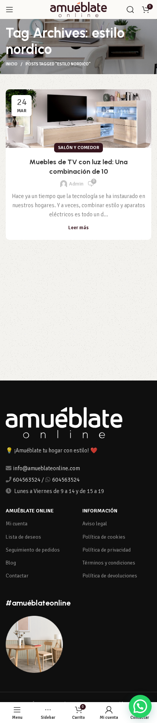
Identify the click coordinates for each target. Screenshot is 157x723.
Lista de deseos (23, 537)
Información (99, 510)
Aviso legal (94, 523)
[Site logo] (78, 9)
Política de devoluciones (109, 575)
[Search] (130, 9)
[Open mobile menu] (9, 9)
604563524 (26, 479)
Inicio (12, 64)
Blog (11, 563)
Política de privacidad (106, 550)
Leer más (78, 227)
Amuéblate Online (30, 510)
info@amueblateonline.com (46, 468)
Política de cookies (103, 537)
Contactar (17, 575)
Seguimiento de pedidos (33, 550)
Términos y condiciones (108, 563)
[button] (140, 706)
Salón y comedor (78, 148)
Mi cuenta (16, 523)
